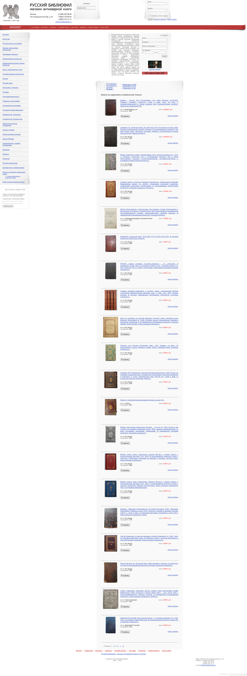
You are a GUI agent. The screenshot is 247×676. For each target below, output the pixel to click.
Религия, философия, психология (10, 49)
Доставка (132, 651)
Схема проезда (154, 651)
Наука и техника (8, 130)
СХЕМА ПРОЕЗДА (93, 27)
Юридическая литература (12, 59)
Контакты (98, 651)
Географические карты (11, 97)
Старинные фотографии (12, 106)
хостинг (232, 674)
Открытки (6, 159)
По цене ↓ (110, 89)
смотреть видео (155, 69)
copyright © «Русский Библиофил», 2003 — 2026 (117, 659)
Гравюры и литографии (11, 101)
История (6, 34)
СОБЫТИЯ (53, 27)
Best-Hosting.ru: (224, 674)
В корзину (125, 116)
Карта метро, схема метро (238, 675)
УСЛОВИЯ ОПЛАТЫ (63, 27)
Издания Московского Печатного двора (12, 177)
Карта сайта (166, 651)
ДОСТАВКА (74, 27)
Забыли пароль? (160, 19)
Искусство (6, 39)
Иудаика (6, 92)
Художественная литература (13, 74)
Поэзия (5, 79)
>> (123, 646)
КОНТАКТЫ (44, 27)
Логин (149, 1)
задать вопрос (173, 116)
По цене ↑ (110, 87)
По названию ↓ (111, 85)
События (108, 651)
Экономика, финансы (10, 54)
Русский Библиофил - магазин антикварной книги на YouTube (123, 654)
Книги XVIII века (8, 139)
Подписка (141, 651)
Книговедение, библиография (13, 168)
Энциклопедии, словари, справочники (12, 144)
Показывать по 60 (129, 88)
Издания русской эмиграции (13, 110)
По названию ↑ (111, 84)
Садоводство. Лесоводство (12, 119)
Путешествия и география (12, 43)
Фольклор (6, 150)
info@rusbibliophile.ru (63, 22)
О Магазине (88, 651)
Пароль (150, 8)
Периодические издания (12, 134)
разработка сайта (241, 674)
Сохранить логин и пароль (159, 16)
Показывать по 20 (129, 85)
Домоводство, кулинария (12, 115)
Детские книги (8, 83)
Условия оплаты (120, 651)
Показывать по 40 (129, 86)
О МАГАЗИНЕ (35, 27)
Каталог (79, 651)
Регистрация (172, 19)
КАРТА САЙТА (104, 27)
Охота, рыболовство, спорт (13, 70)
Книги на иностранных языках (14, 182)
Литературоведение (10, 163)
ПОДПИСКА (83, 27)
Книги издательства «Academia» (10, 124)
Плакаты (6, 154)
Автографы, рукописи (10, 88)
